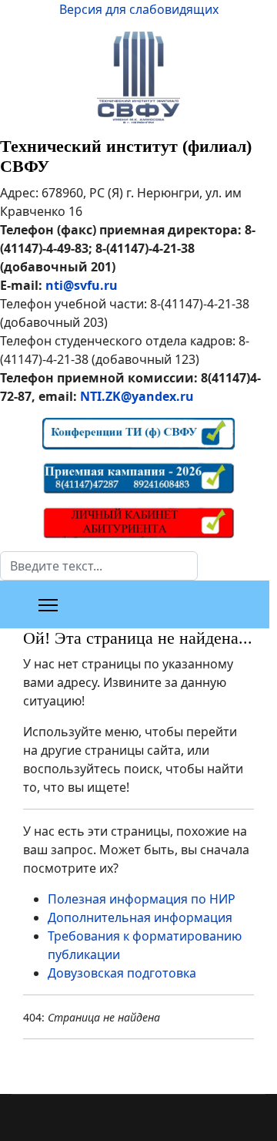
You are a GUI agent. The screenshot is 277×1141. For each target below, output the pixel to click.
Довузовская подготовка (122, 972)
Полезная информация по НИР (141, 898)
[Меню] (48, 605)
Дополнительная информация (140, 917)
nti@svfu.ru (81, 285)
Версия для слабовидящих (139, 9)
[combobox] (99, 566)
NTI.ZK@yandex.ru (137, 396)
